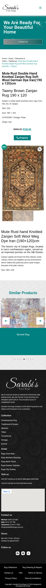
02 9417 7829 (15, 525)
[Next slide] (40, 321)
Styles (10, 58)
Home (4, 58)
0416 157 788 (10, 522)
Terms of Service (35, 573)
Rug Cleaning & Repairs (32, 567)
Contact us (8, 573)
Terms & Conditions (33, 578)
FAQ (20, 573)
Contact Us (23, 42)
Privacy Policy (11, 578)
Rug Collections (10, 567)
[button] (40, 149)
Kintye (28, 586)
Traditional (12, 61)
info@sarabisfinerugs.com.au (12, 527)
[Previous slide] (6, 321)
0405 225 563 (13, 520)
